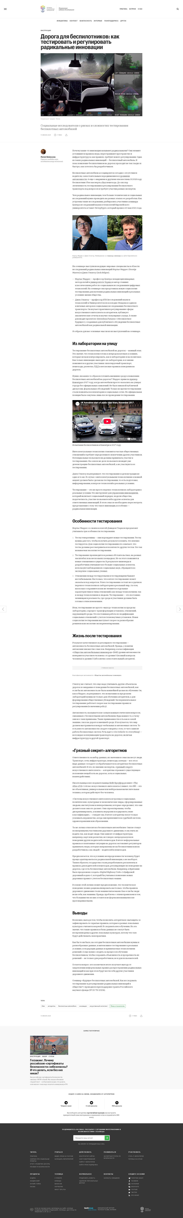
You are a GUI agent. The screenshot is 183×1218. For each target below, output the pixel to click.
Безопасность (86, 21)
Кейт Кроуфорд (117, 783)
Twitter (134, 1192)
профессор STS (99, 299)
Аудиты (33, 1178)
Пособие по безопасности (40, 1167)
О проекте (58, 1178)
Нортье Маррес (82, 279)
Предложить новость (87, 1178)
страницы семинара (114, 256)
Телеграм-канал (137, 1178)
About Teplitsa (60, 1189)
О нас (140, 9)
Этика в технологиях (118, 1006)
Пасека (32, 1186)
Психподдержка (111, 21)
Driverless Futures (106, 318)
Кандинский (35, 1181)
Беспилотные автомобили (67, 1006)
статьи (124, 315)
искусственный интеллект (99, 1006)
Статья (51, 1056)
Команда (58, 1181)
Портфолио (59, 1186)
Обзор (44, 1056)
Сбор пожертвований (87, 1159)
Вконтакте (135, 1186)
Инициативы (62, 21)
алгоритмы (51, 1006)
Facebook (134, 1181)
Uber (43, 1006)
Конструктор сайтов (86, 1156)
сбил (103, 182)
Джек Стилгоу (82, 299)
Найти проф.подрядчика (88, 1165)
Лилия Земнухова (48, 157)
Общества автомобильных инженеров (92, 652)
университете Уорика (101, 282)
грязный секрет (124, 767)
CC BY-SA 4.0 (46, 1211)
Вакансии (58, 1184)
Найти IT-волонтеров (87, 1162)
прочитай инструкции (95, 1113)
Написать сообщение (112, 1178)
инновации (83, 1006)
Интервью (98, 21)
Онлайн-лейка (35, 1184)
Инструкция (46, 30)
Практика (123, 9)
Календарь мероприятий (64, 1159)
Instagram (135, 1184)
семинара (133, 201)
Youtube (134, 1189)
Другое (123, 21)
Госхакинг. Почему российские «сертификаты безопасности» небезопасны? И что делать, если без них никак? (49, 1066)
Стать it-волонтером (136, 1156)
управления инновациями (125, 493)
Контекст (73, 21)
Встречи (132, 9)
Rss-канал (135, 1195)
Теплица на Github (135, 1159)
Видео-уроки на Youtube (64, 1156)
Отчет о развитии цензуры (40, 1164)
